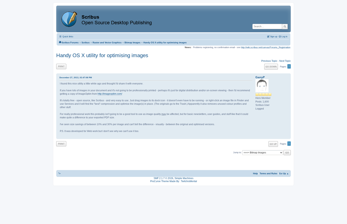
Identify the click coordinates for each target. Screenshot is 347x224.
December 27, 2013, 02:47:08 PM (75, 77)
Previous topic (269, 61)
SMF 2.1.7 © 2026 (163, 178)
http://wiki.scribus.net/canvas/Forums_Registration (265, 47)
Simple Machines (184, 178)
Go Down (271, 66)
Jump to (237, 152)
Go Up (273, 143)
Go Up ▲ (284, 173)
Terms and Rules (268, 173)
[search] (285, 26)
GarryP (260, 77)
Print (61, 66)
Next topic (285, 61)
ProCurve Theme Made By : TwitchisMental (173, 181)
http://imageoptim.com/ (110, 93)
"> (59, 173)
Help (255, 173)
